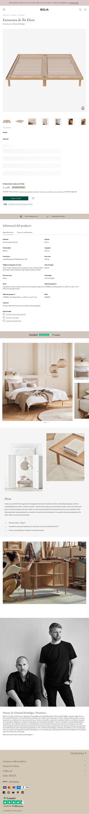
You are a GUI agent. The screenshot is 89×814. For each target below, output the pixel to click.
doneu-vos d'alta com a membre (52, 192)
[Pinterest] (18, 792)
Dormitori (21, 15)
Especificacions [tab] (8, 232)
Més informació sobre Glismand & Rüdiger (17, 735)
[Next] (83, 122)
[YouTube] (13, 793)
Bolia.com (6, 15)
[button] (44, 422)
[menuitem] (3, 9)
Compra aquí (74, 3)
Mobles (14, 15)
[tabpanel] (44, 282)
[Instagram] (8, 792)
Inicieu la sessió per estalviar (29, 192)
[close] (85, 3)
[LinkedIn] (22, 792)
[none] (44, 9)
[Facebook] (4, 792)
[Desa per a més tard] (33, 198)
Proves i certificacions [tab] (24, 232)
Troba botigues (14, 781)
